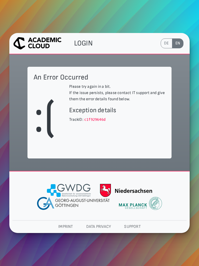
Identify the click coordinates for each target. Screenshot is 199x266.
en (177, 43)
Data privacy (98, 226)
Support (132, 226)
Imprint (65, 226)
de (166, 43)
